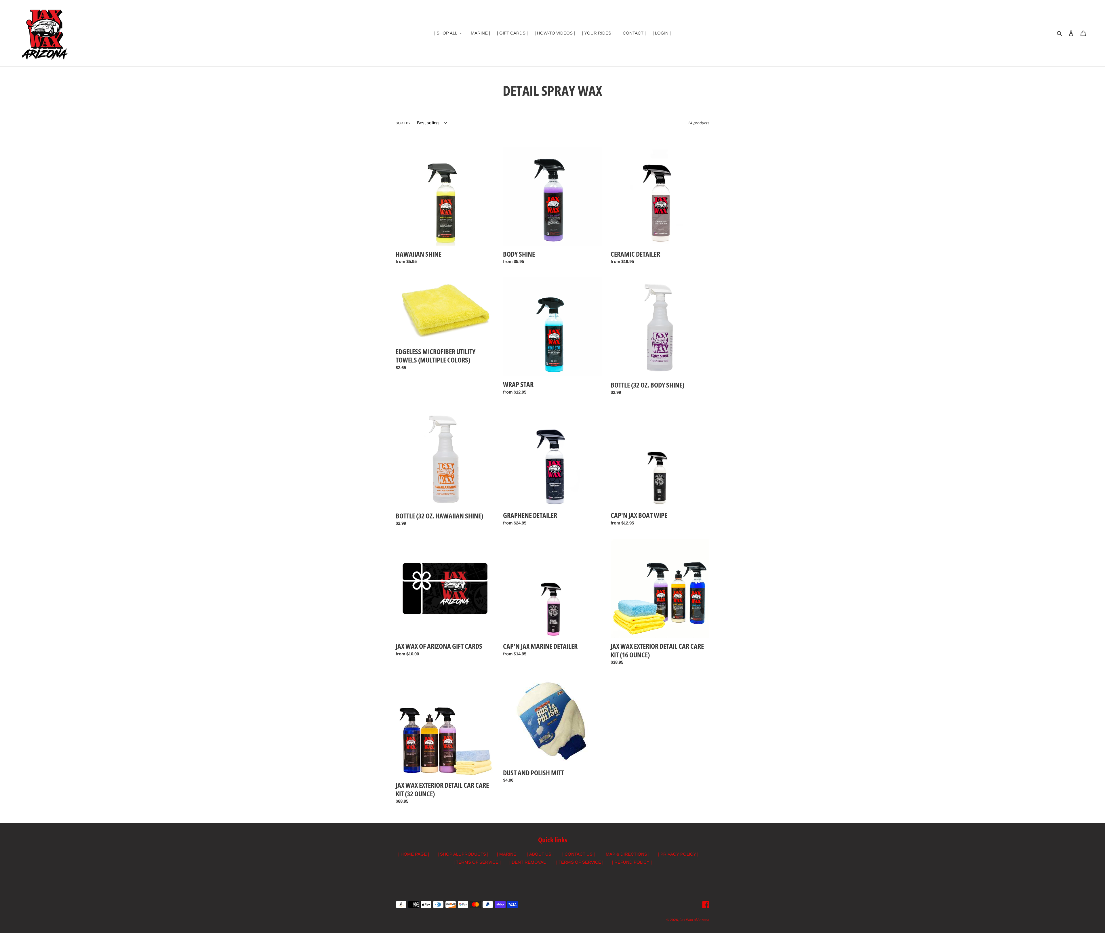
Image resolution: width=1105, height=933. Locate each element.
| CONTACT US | (578, 854)
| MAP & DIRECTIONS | (626, 854)
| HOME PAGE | (413, 854)
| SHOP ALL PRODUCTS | (463, 854)
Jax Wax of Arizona (694, 920)
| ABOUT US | (540, 854)
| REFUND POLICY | (632, 862)
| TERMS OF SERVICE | (477, 862)
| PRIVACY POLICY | (678, 854)
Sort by (403, 123)
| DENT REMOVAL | (528, 862)
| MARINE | (508, 854)
